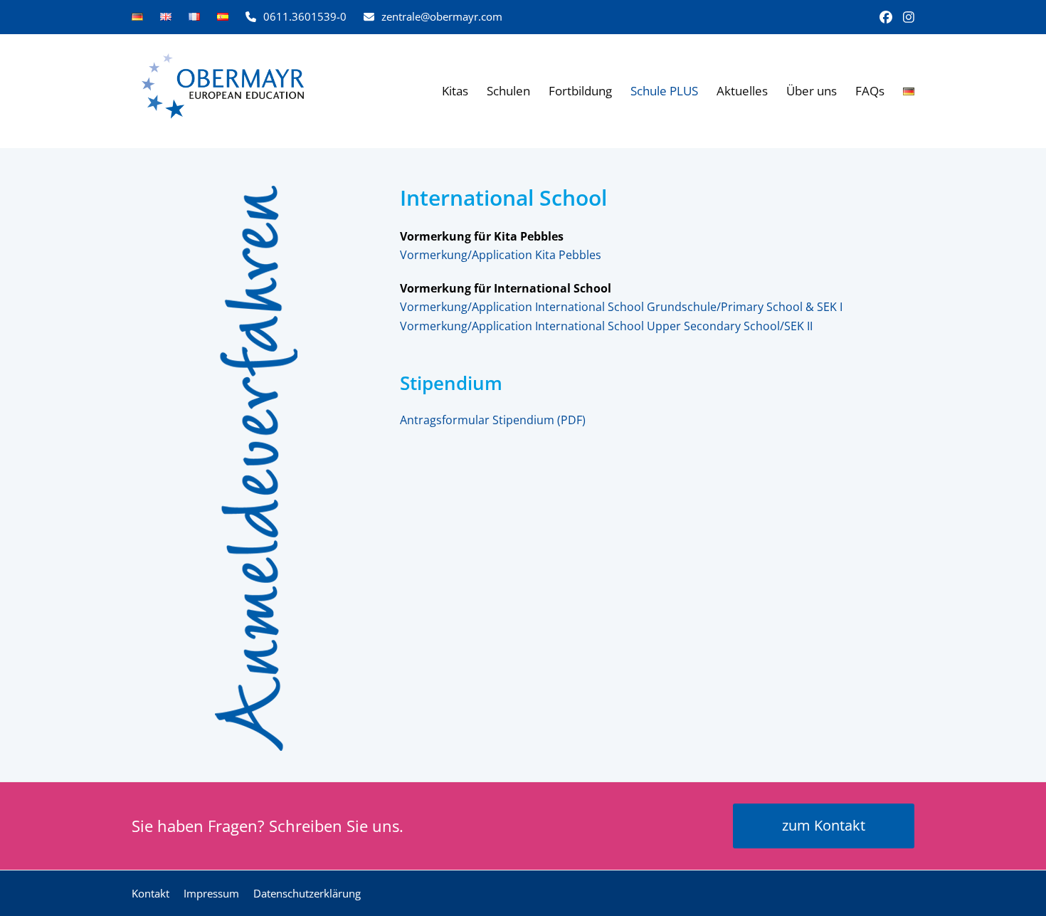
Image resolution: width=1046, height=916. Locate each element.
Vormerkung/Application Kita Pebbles (500, 255)
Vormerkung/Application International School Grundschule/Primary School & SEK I (621, 307)
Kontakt (150, 893)
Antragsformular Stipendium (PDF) (493, 420)
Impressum (211, 893)
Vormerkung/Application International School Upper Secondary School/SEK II (606, 326)
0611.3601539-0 (305, 16)
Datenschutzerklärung (307, 893)
